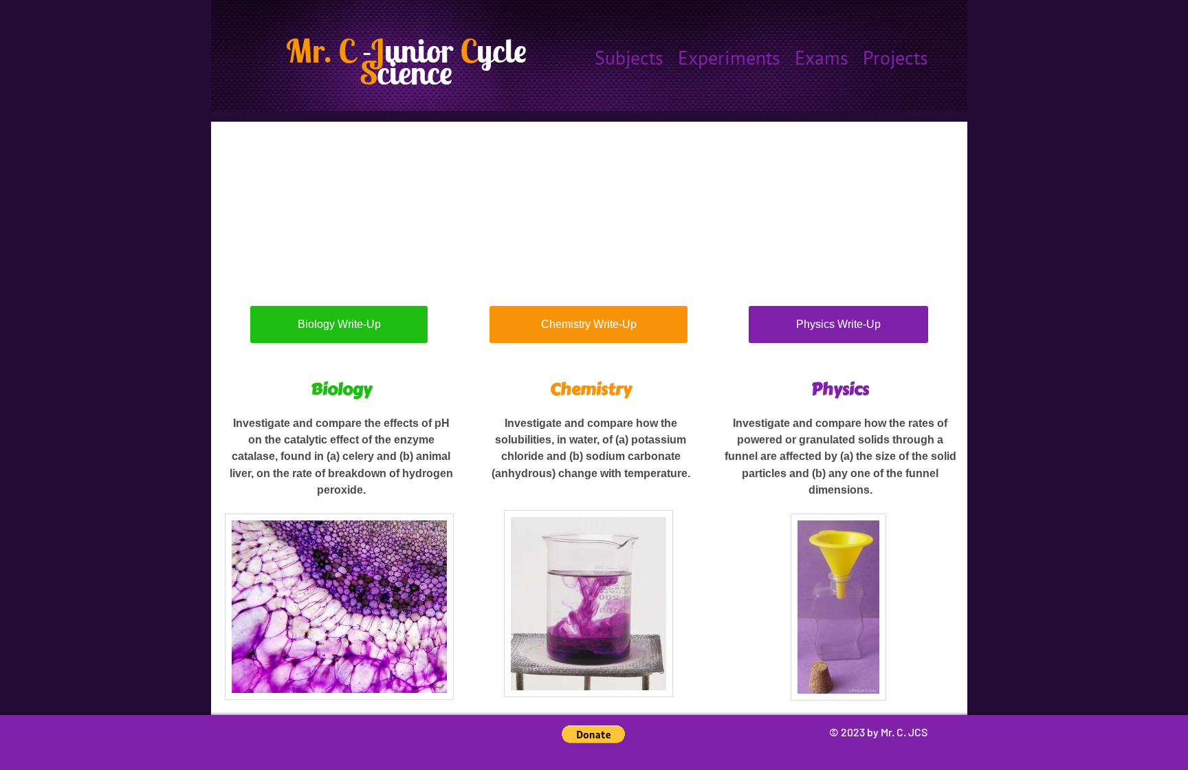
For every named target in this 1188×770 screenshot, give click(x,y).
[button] (593, 734)
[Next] (948, 193)
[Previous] (230, 193)
